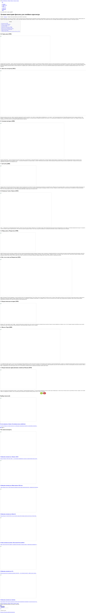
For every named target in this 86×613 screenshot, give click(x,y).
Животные (4, 6)
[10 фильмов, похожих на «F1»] (18, 569)
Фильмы (3, 4)
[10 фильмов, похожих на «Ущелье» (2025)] (18, 454)
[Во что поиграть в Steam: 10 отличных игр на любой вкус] (18, 421)
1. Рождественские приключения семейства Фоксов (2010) (10, 31)
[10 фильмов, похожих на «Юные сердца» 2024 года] (18, 483)
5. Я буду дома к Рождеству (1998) (6, 27)
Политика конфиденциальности (9, 612)
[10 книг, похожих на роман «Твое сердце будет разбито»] (18, 540)
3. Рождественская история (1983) (6, 29)
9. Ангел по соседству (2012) (5, 24)
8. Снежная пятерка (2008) (5, 25)
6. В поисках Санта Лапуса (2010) (6, 26)
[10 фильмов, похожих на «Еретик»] (18, 597)
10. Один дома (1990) (4, 23)
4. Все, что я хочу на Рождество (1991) (7, 28)
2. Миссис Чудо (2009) (4, 30)
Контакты (2, 612)
